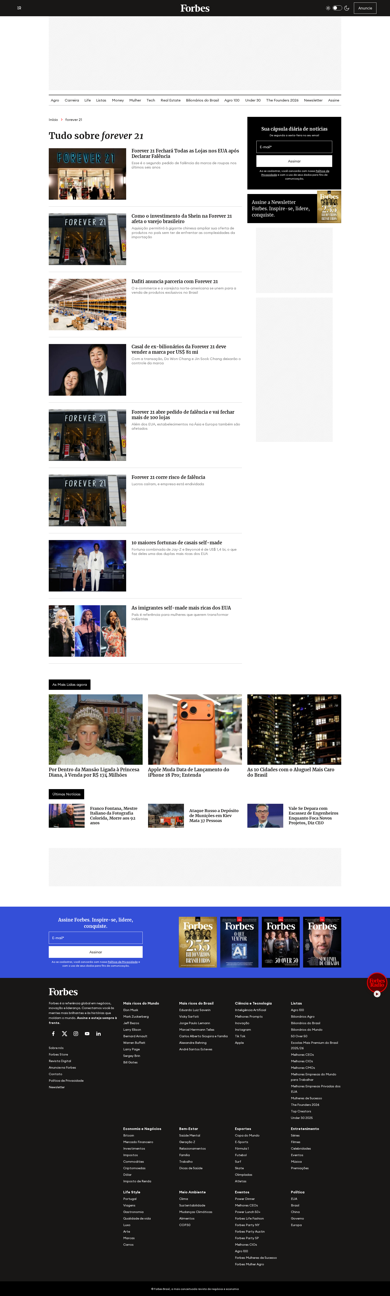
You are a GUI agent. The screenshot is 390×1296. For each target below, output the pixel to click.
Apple (239, 1043)
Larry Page (131, 1049)
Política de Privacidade (123, 961)
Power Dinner (245, 1199)
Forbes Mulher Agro (249, 1264)
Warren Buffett (134, 1043)
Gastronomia (133, 1212)
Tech (150, 100)
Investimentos (134, 1148)
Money (118, 100)
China (295, 1212)
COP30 (184, 1225)
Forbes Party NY (247, 1225)
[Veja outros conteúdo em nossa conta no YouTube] (87, 1033)
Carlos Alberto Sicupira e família (203, 1036)
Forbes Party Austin (250, 1231)
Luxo (126, 1225)
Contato (55, 1074)
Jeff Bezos (131, 1023)
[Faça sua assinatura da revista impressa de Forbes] (198, 941)
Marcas (129, 1238)
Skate (239, 1168)
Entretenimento (305, 1128)
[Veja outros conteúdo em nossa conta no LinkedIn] (98, 1033)
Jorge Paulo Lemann (194, 1023)
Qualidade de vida (137, 1218)
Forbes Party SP (247, 1238)
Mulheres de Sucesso (306, 1098)
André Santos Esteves (195, 1049)
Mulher (135, 100)
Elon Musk (130, 1010)
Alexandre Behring (193, 1043)
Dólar (127, 1175)
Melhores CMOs (303, 1068)
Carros (128, 1245)
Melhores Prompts (249, 1016)
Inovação (242, 1023)
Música (296, 1162)
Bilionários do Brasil (202, 100)
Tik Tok (240, 1036)
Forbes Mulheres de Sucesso (256, 1258)
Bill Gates (130, 1062)
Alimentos (187, 1218)
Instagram (243, 1030)
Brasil (295, 1205)
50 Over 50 (299, 1036)
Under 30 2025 (302, 1118)
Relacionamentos (192, 1148)
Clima (183, 1199)
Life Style (131, 1192)
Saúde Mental (189, 1135)
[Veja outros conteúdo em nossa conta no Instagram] (75, 1033)
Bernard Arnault (135, 1036)
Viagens (129, 1205)
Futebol (241, 1155)
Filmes (295, 1142)
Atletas (240, 1181)
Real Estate (171, 100)
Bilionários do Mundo (307, 1030)
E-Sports (241, 1142)
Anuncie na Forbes (62, 1067)
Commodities (133, 1162)
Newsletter (313, 100)
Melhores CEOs (302, 1055)
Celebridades (301, 1148)
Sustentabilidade (192, 1205)
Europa (296, 1225)
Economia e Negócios (142, 1128)
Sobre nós (56, 1048)
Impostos (130, 1155)
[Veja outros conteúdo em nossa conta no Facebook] (53, 1033)
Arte (126, 1231)
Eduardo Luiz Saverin (195, 1010)
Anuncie (365, 8)
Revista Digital (60, 1061)
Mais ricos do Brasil (196, 1003)
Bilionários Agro (303, 1016)
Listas (101, 100)
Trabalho (186, 1162)
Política (297, 1192)
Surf (238, 1162)
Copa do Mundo (247, 1135)
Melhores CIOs (302, 1061)
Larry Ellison (132, 1030)
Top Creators (301, 1111)
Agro (55, 100)
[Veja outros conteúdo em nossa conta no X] (64, 1033)
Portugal (130, 1199)
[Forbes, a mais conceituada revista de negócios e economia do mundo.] (195, 8)
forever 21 (73, 119)
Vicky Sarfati (189, 1016)
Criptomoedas (134, 1168)
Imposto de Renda (137, 1181)
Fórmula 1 (242, 1148)
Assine (333, 100)
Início (53, 119)
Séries (295, 1135)
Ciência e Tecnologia (253, 1003)
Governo (297, 1218)
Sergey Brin (131, 1056)
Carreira (72, 100)
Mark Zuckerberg (136, 1016)
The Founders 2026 (282, 100)
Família (184, 1155)
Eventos (297, 1155)
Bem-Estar (188, 1128)
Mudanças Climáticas (195, 1212)
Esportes (243, 1128)
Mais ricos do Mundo (141, 1003)
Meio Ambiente (192, 1192)
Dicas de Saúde (190, 1168)
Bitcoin (128, 1135)
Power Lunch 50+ (247, 1212)
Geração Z (187, 1142)
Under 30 (253, 100)
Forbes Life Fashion (249, 1218)
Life (87, 100)
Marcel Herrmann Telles (196, 1030)
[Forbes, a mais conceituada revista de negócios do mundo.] (83, 991)
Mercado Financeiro (138, 1142)
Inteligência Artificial (250, 1010)
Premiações (300, 1168)
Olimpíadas (243, 1175)
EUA (294, 1199)
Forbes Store (58, 1054)
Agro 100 (231, 100)
